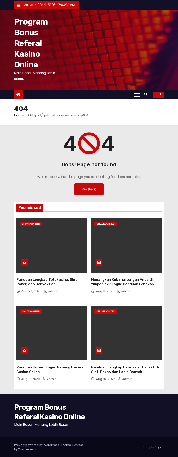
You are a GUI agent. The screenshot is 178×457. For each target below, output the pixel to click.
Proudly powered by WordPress (37, 445)
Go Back (89, 189)
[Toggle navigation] (137, 94)
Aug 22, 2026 (32, 291)
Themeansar (27, 449)
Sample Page (152, 447)
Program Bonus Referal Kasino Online (31, 43)
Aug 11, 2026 (106, 291)
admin (52, 291)
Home (19, 115)
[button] (147, 94)
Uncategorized (31, 223)
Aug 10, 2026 (106, 379)
